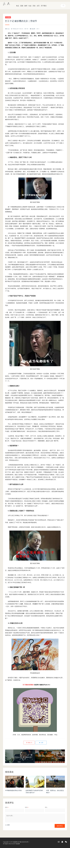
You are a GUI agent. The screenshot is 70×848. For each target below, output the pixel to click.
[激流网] (6, 3)
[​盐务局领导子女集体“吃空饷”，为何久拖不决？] (35, 782)
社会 (30, 6)
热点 (17, 6)
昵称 (6, 807)
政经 (25, 6)
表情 (8, 825)
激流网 (33, 29)
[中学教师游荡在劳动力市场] (14, 782)
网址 (46, 807)
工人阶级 (8, 17)
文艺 (38, 6)
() (30, 742)
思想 (21, 6)
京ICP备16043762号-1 (23, 842)
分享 (41, 742)
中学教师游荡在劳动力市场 (13, 790)
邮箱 (26, 807)
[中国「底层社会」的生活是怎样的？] (55, 782)
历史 (34, 6)
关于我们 (44, 6)
